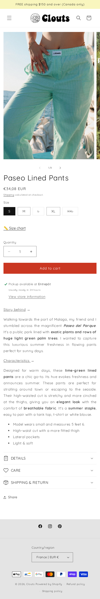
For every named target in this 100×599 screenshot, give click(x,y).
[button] (9, 18)
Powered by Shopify (49, 583)
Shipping (8, 194)
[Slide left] (40, 168)
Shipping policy (52, 591)
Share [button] (12, 497)
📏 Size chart (14, 228)
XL (53, 211)
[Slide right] (60, 168)
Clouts (31, 583)
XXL (72, 212)
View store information (27, 296)
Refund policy (76, 584)
